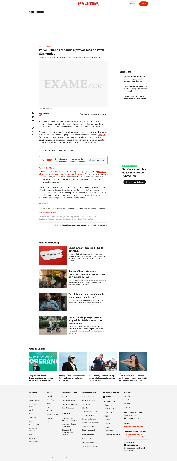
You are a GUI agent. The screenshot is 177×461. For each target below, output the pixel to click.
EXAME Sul (86, 404)
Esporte (49, 403)
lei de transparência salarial (90, 458)
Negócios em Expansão (90, 446)
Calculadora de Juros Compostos (69, 425)
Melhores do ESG (88, 442)
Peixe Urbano (49, 168)
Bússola (85, 408)
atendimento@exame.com (133, 426)
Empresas (64, 217)
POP (48, 422)
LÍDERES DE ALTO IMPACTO (35, 405)
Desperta (108, 412)
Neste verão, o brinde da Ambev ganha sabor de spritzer (135, 97)
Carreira (32, 414)
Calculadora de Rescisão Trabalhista (69, 419)
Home (40, 46)
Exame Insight (34, 425)
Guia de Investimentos (70, 404)
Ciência (49, 418)
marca (69, 137)
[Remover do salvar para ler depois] (33, 135)
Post (40, 168)
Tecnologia (51, 411)
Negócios (32, 438)
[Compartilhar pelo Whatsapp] (33, 113)
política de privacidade (71, 458)
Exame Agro (51, 407)
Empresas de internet (79, 217)
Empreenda (109, 431)
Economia (32, 417)
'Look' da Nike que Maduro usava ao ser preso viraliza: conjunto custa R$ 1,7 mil (134, 79)
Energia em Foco (88, 415)
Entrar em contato (130, 415)
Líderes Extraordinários (90, 423)
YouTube (127, 396)
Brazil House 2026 (88, 400)
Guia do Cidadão (68, 397)
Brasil (31, 410)
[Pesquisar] (34, 3)
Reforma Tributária (89, 397)
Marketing (36, 12)
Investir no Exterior (89, 419)
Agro (107, 427)
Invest (31, 434)
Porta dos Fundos (73, 121)
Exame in (108, 405)
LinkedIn (127, 400)
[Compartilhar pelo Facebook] (33, 117)
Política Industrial (88, 430)
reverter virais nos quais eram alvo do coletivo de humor (72, 172)
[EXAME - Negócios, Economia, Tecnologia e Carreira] (88, 3)
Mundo (49, 392)
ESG (30, 421)
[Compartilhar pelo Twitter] (33, 128)
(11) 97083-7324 (133, 445)
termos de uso (44, 458)
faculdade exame (112, 392)
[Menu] (30, 3)
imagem (101, 134)
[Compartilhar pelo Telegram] (33, 124)
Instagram (127, 403)
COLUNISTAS (33, 442)
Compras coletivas (74, 219)
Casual (49, 396)
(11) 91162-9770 (133, 418)
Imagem (92, 217)
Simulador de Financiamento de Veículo (67, 432)
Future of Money (52, 414)
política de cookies (56, 458)
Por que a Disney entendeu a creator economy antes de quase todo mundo (136, 89)
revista (108, 397)
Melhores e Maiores (89, 439)
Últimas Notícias (34, 400)
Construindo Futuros (89, 412)
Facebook (127, 407)
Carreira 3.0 (109, 409)
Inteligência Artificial (33, 430)
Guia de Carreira (68, 408)
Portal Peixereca (50, 212)
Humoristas (60, 219)
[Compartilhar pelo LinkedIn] (33, 120)
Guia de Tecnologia (69, 400)
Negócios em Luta (88, 426)
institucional (33, 458)
